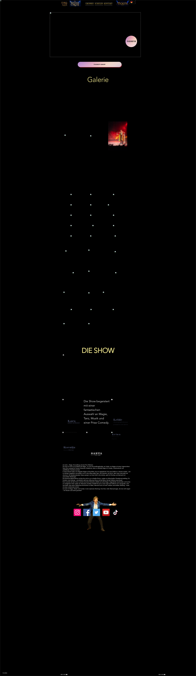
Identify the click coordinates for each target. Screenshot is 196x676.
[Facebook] (86, 512)
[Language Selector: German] (132, 2)
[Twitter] (96, 512)
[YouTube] (106, 512)
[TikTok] (115, 512)
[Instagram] (77, 512)
